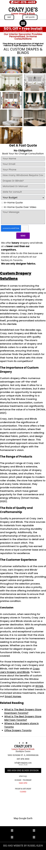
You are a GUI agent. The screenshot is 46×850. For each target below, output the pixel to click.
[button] (23, 23)
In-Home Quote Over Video (20, 207)
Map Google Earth (23, 818)
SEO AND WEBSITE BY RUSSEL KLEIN (23, 845)
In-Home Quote (13, 202)
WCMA (39, 686)
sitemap (23, 776)
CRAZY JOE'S (23, 9)
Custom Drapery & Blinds (23, 13)
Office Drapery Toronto (17, 730)
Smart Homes (13, 696)
